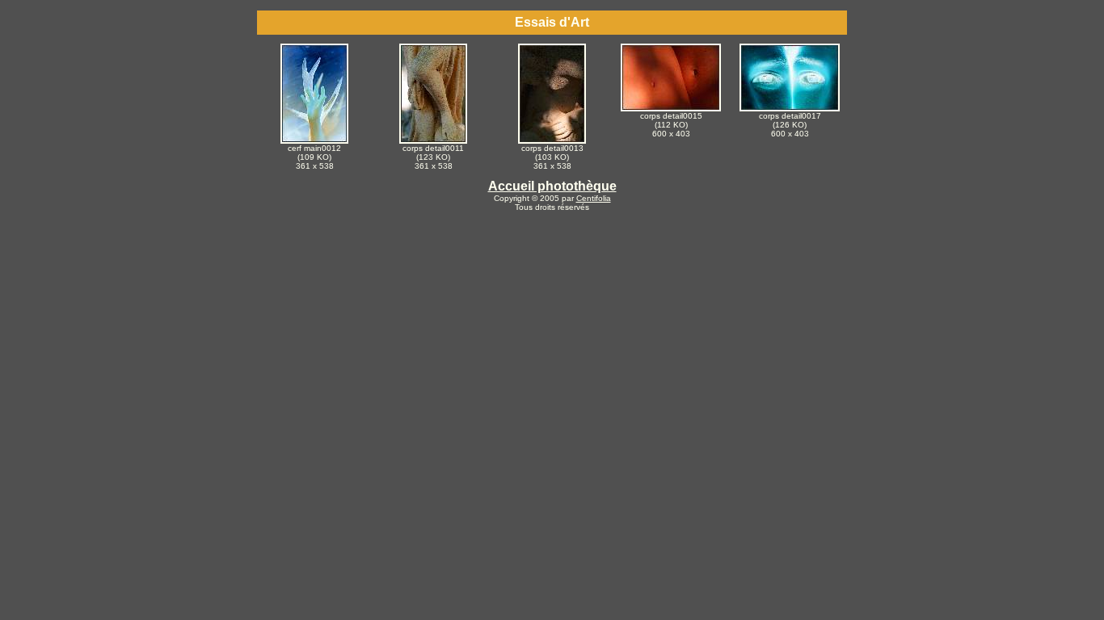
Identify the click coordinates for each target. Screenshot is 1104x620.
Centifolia (593, 198)
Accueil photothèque (552, 186)
